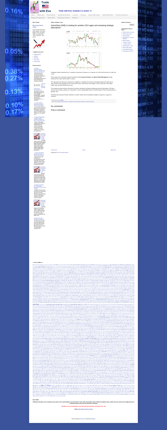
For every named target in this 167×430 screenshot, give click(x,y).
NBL (56, 344)
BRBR (120, 282)
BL (110, 280)
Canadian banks (98, 285)
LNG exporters (94, 333)
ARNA (65, 274)
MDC (48, 338)
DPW (46, 302)
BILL (67, 280)
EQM (59, 307)
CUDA (133, 295)
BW (133, 283)
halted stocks (110, 319)
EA (133, 302)
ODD (81, 348)
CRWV (70, 295)
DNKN (49, 301)
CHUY (44, 289)
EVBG (130, 307)
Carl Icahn (43, 286)
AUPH (74, 276)
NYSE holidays (46, 348)
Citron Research (64, 289)
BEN (84, 279)
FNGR (95, 311)
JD (55, 328)
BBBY (111, 277)
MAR (63, 336)
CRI (112, 293)
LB (48, 332)
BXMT (41, 285)
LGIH (106, 332)
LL (63, 333)
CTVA (120, 295)
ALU (106, 270)
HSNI (127, 322)
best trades (109, 279)
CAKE (80, 285)
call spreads (89, 285)
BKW (109, 280)
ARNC (68, 274)
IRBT (64, 326)
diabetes (49, 299)
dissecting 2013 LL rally (66, 299)
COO (95, 292)
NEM (86, 344)
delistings (112, 298)
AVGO (100, 276)
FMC (88, 311)
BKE (97, 280)
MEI (75, 338)
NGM (39, 345)
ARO (71, 274)
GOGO (119, 316)
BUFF (91, 283)
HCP (50, 320)
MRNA (80, 341)
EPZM (47, 307)
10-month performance (40, 264)
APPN (100, 273)
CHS (39, 289)
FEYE (91, 310)
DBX (72, 298)
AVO (106, 276)
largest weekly (126, 331)
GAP (36, 314)
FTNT (93, 313)
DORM (86, 301)
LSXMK (66, 335)
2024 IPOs (92, 264)
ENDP (104, 306)
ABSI (124, 266)
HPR (105, 322)
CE (117, 286)
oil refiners (114, 348)
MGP (118, 338)
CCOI (101, 286)
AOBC (131, 271)
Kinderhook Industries (91, 329)
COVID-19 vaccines (59, 293)
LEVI (94, 332)
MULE (34, 342)
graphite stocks (94, 317)
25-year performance (104, 264)
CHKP (34, 289)
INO (78, 325)
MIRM (46, 339)
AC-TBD (43, 267)
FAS (117, 309)
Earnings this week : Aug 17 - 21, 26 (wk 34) (43, 203)
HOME (56, 322)
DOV (89, 301)
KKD (101, 329)
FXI (118, 313)
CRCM (99, 293)
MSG (102, 341)
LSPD (58, 335)
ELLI (64, 306)
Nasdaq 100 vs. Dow (130, 342)
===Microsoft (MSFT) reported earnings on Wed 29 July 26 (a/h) (39, 154)
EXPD (91, 309)
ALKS (71, 270)
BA (51, 277)
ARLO (51, 274)
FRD (42, 313)
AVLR (103, 276)
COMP (86, 292)
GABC (124, 313)
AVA (91, 276)
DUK (89, 302)
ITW (108, 326)
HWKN (56, 323)
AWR (123, 276)
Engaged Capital (115, 306)
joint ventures (116, 328)
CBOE (72, 286)
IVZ (112, 326)
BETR (113, 279)
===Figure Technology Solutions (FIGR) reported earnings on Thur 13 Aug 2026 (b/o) (39, 118)
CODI (122, 290)
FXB (115, 313)
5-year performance (42, 266)
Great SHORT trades (127, 49)
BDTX (62, 279)
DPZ (48, 302)
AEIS (47, 269)
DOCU (67, 301)
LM (76, 333)
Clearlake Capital (104, 289)
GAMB (34, 314)
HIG (89, 320)
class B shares (81, 289)
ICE (84, 323)
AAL (80, 266)
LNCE (87, 333)
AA (73, 266)
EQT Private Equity (66, 307)
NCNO (66, 344)
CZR (106, 296)
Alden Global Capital (51, 270)
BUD (89, 283)
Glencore (59, 316)
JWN (34, 329)
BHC (131, 279)
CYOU (99, 296)
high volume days (93, 320)
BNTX (70, 282)
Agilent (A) (87, 269)
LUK (77, 335)
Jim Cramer (81, 328)
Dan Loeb (125, 296)
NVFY (103, 347)
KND (131, 329)
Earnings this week (127, 34)
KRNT (62, 331)
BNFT (62, 282)
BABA (53, 277)
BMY (59, 282)
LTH (72, 335)
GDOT (62, 314)
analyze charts (101, 271)
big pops (59, 101)
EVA (128, 307)
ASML (102, 274)
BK (93, 280)
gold (122, 316)
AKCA (125, 269)
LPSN (43, 335)
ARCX (130, 273)
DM (41, 301)
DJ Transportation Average (118, 299)
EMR (99, 306)
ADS (133, 267)
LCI (59, 332)
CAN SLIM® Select (107, 15)
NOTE (103, 345)
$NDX (34, 264)
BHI (36, 280)
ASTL (120, 274)
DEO (120, 298)
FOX (123, 311)
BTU (86, 283)
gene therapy (83, 314)
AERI (53, 269)
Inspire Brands (97, 325)
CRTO (42, 295)
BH (129, 279)
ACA (46, 267)
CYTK (103, 296)
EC (94, 304)
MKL (53, 339)
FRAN (133, 311)
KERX (59, 329)
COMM (57, 292)
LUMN (83, 335)
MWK (46, 342)
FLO (71, 311)
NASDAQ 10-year (113, 342)
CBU (83, 286)
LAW (39, 332)
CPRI (75, 293)
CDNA (107, 286)
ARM (54, 274)
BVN (130, 283)
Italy (106, 326)
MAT (107, 336)
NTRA (67, 347)
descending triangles (128, 298)
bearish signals (75, 279)
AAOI (85, 266)
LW (110, 335)
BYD (45, 285)
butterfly (96, 283)
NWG (129, 347)
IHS (109, 323)
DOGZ (77, 301)
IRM (66, 326)
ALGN (59, 270)
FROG (59, 313)
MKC (51, 339)
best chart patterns (98, 279)
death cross (98, 298)
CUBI (130, 295)
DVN (109, 302)
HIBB (87, 320)
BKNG (101, 280)
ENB (101, 306)
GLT (82, 316)
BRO (58, 283)
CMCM (50, 290)
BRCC (123, 282)
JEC (66, 328)
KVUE (91, 331)
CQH (85, 293)
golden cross (40, 317)
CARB (36, 286)
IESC (100, 323)
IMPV (131, 323)
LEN (79, 332)
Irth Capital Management (78, 326)
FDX (79, 310)
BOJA (92, 282)
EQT (61, 307)
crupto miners (54, 295)
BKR (104, 280)
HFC (77, 320)
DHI (44, 299)
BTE (84, 283)
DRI (55, 302)
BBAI (108, 277)
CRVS (64, 295)
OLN (33, 350)
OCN (74, 348)
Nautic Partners (47, 344)
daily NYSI (113, 296)
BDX (65, 279)
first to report (130, 310)
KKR (104, 329)
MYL (62, 342)
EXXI (101, 309)
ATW (62, 276)
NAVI (53, 344)
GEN (79, 314)
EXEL (86, 309)
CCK (95, 286)
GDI (60, 314)
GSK (47, 319)
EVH (44, 309)
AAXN (100, 266)
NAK (79, 342)
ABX (133, 266)
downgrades (117, 301)
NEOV (91, 344)
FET (88, 310)
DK (126, 299)
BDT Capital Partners (57, 279)
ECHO (106, 304)
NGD (133, 344)
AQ (111, 273)
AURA (76, 276)
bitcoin (87, 280)
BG (117, 279)
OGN (103, 348)
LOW (34, 335)
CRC (97, 293)
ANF (113, 271)
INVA (114, 325)
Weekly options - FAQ (128, 45)
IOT (133, 325)
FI (103, 310)
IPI (38, 326)
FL (49, 311)
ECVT (111, 304)
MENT (82, 338)
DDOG (85, 298)
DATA (131, 296)
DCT (79, 298)
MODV (117, 339)
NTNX (62, 347)
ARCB (117, 273)
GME (62, 101)
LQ (50, 335)
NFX (129, 344)
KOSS (53, 331)
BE (66, 279)
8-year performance (68, 266)
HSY (131, 322)
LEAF (68, 332)
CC (86, 286)
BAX (102, 277)
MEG (73, 338)
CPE (68, 293)
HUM (38, 323)
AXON (34, 277)
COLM (45, 292)
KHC (79, 329)
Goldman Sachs (55, 317)
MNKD (97, 339)
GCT (54, 314)
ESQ (89, 307)
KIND (85, 329)
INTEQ (106, 325)
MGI (110, 338)
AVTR (112, 276)
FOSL (117, 311)
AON (34, 273)
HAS (131, 319)
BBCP (113, 277)
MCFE (133, 336)
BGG (125, 279)
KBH (52, 329)
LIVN (55, 333)
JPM (122, 328)
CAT (58, 286)
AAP (87, 266)
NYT (51, 348)
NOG (92, 345)
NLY (78, 345)
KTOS (82, 331)
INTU (111, 325)
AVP (108, 276)
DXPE (127, 302)
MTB (116, 341)
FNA (90, 311)
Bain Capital (64, 277)
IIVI (113, 323)
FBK (127, 309)
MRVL (89, 341)
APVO (109, 273)
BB (106, 277)
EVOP (48, 309)
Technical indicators (122, 15)
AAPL (90, 266)
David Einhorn (46, 298)
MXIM (54, 342)
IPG (37, 326)
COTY (34, 293)
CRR (37, 295)
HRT (119, 322)
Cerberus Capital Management (41, 288)
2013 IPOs (68, 264)
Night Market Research (51, 345)
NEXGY (121, 344)
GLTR (85, 316)
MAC (40, 336)
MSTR (112, 341)
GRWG (34, 319)
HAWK (133, 319)
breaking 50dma (38, 283)
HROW (113, 322)
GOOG (60, 317)
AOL (133, 271)
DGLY (38, 299)
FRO (56, 313)
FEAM (83, 310)
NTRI (69, 347)
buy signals (110, 283)
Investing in (122, 325)
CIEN (52, 289)
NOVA (108, 345)
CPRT (78, 293)
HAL (104, 319)
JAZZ (42, 328)
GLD (50, 316)
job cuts (107, 328)
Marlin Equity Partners (98, 336)
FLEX (57, 311)
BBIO (119, 277)
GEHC (76, 314)
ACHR (67, 267)
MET (98, 338)
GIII (40, 316)
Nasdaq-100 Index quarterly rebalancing (39, 219)
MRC (70, 341)
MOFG (120, 339)
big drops (51, 280)
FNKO (97, 311)
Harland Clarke (119, 319)
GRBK (98, 317)
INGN (73, 325)
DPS (44, 302)
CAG (73, 285)
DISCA (57, 299)
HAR (115, 319)
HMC (128, 320)
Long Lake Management (124, 333)
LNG (90, 333)
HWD (54, 323)
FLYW (85, 311)
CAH (76, 285)
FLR (73, 311)
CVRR (64, 296)
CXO (84, 296)
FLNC (68, 311)
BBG (116, 277)
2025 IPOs (97, 264)
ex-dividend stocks (61, 309)
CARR (47, 286)
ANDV (105, 271)
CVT (69, 296)
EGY (36, 306)
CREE (105, 293)
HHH (81, 320)
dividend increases (84, 299)
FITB (38, 311)
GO (117, 316)
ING (71, 325)
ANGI (116, 271)
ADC (111, 267)
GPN (75, 317)
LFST (99, 332)
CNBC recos (87, 290)
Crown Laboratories (130, 293)
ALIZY (66, 270)
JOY (120, 328)
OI (106, 348)
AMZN (91, 271)
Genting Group (95, 314)
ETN (112, 307)
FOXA (125, 311)
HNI (33, 322)
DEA (95, 298)
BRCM (128, 282)
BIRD (82, 280)
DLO (34, 301)
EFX (123, 304)
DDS (91, 298)
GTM (76, 319)
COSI (130, 292)
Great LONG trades (94, 15)
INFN (56, 325)
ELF (59, 306)
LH (111, 332)
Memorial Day (78, 338)
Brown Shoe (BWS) (66, 283)
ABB (104, 266)
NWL (131, 347)
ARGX (44, 274)
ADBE (108, 267)
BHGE (34, 280)
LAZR (46, 332)
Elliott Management (69, 306)
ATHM (34, 276)
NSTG (51, 347)
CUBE (128, 295)
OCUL (78, 348)
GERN (112, 314)
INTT (109, 325)
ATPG (52, 276)
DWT (120, 302)
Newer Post (54, 150)
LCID (61, 332)
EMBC (79, 306)
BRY (75, 283)
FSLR (74, 313)
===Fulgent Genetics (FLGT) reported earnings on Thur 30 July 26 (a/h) (40, 186)
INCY (34, 325)
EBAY (86, 304)
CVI (59, 296)
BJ (91, 280)
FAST (119, 309)
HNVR (38, 322)
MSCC (94, 341)
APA (41, 273)
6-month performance (51, 266)
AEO (51, 269)
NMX (86, 345)
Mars (105, 336)
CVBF (55, 296)
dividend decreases (75, 299)
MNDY (85, 339)
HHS (84, 320)
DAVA (39, 298)
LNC (85, 333)
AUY (89, 276)
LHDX (113, 332)
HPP (100, 322)
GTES (63, 319)
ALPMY (92, 270)
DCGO (74, 298)
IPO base (42, 326)
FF (93, 310)
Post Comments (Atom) (62, 152)
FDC (74, 310)
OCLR (71, 348)
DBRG (66, 298)
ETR (116, 307)
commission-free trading (75, 292)
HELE (73, 320)
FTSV (98, 313)
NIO (60, 345)
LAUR (36, 332)
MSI (109, 341)
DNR (55, 301)
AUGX (68, 276)
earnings (36, 304)
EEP (121, 304)
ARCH (119, 273)
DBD (62, 298)
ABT (126, 266)
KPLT (56, 331)
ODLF (83, 348)
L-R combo (103, 331)
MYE (56, 342)
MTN (124, 341)
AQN (113, 273)
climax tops (121, 289)
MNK (95, 339)
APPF (88, 273)
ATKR (41, 276)
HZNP (59, 323)
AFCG (58, 269)
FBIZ (125, 309)
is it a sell (95, 326)
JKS (90, 328)
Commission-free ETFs (128, 51)
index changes (38, 325)
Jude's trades (128, 328)
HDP (54, 320)
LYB (121, 335)
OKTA (128, 348)
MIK (131, 338)
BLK (125, 280)
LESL (88, 332)
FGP (100, 310)
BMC (46, 282)
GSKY (49, 319)
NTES (56, 347)
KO (35, 331)
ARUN (85, 274)
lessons (91, 332)
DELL (116, 298)
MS (91, 341)
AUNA (71, 276)
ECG (104, 304)
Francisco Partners (37, 313)
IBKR (76, 323)
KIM (81, 329)
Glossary (83, 15)
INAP (133, 323)
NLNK (70, 345)
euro (124, 307)
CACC (68, 285)
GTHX (66, 319)
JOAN (104, 328)
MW (41, 342)
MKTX (58, 339)
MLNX (70, 339)
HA (94, 319)
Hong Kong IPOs (66, 322)
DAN (122, 296)
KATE (50, 329)
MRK (75, 341)
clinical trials (126, 289)
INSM (92, 325)
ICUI (91, 323)
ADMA (123, 267)
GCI (49, 314)
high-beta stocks (101, 320)
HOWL (90, 322)
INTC (104, 325)
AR (114, 273)
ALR (95, 270)
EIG (45, 306)
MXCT (51, 342)
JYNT (36, 329)
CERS (55, 288)
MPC (57, 341)
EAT (82, 304)
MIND (34, 339)
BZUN (58, 285)
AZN (43, 277)
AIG (104, 269)
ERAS (72, 307)
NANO (98, 342)
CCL (97, 286)
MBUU (123, 336)
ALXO (113, 270)
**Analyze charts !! (127, 42)
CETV (58, 288)
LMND (79, 333)
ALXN (111, 270)
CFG (63, 288)
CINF (58, 289)
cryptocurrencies (75, 295)
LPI (41, 335)
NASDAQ (36, 58)
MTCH (119, 341)
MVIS (39, 342)
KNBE (128, 329)
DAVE (42, 298)
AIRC (110, 269)
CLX (44, 290)
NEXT (124, 344)
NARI (104, 342)
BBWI (133, 277)
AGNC (95, 269)
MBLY (118, 336)
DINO (52, 299)
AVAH (93, 276)
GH (33, 316)
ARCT (127, 273)
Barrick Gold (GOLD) (87, 277)
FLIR (63, 311)
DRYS (60, 302)
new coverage (106, 344)
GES (115, 314)
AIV (114, 269)
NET (99, 344)
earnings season (66, 304)
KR (60, 331)
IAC (62, 323)
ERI (74, 307)
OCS (76, 348)
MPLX (62, 341)
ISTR (104, 326)
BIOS (74, 280)
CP (64, 293)
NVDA (98, 347)
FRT (70, 313)
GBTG (42, 314)
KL (105, 329)
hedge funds (58, 320)
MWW (48, 342)
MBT (120, 336)
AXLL (133, 276)
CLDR (94, 289)
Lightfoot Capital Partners (128, 332)
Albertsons (42, 270)
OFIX (98, 348)
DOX (39, 302)
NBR (58, 344)
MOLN (125, 339)
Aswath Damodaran (125, 274)
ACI (69, 267)
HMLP (130, 320)
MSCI (96, 341)
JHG (75, 328)
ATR (55, 276)
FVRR (112, 313)
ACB (51, 267)
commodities (82, 292)
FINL (123, 310)
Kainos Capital (43, 329)
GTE (60, 319)
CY (88, 296)
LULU (79, 335)
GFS (124, 314)
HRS (116, 322)
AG (76, 269)
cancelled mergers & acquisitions (109, 285)
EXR (99, 309)
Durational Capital (96, 302)
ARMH (56, 274)
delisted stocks (107, 298)
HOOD (72, 322)
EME (84, 306)
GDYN (69, 314)
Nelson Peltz (82, 344)
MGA (108, 338)
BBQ (124, 277)
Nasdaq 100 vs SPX (121, 342)
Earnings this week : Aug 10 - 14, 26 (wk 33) (43, 136)
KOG (43, 331)
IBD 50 (71, 323)
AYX (41, 277)
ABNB (116, 266)
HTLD (133, 322)
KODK (40, 331)
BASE (97, 277)
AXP (36, 277)
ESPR (86, 307)
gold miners (126, 316)
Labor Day (110, 331)
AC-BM (34, 267)
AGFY (81, 269)
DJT (125, 299)
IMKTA (125, 323)
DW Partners (112, 302)
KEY (71, 329)
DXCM (124, 302)
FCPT (45, 310)
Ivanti (110, 326)
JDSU (64, 328)
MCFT (34, 338)
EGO (34, 306)
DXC (122, 302)
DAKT (117, 296)
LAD (117, 331)
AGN (92, 269)
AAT (95, 266)
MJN (48, 339)
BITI (90, 280)
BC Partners (37, 279)
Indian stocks (52, 325)
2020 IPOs (78, 264)
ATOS (50, 276)
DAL (120, 296)
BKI (99, 280)
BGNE (127, 279)
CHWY (47, 289)
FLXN (80, 311)
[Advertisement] (90, 5)
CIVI (69, 289)
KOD (37, 331)
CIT (60, 289)
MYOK (66, 342)
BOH (85, 282)
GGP (133, 314)
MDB (46, 338)
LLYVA (74, 333)
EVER (133, 307)
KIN (83, 329)
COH (130, 290)
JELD (70, 328)
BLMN (127, 280)
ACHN (64, 267)
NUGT (81, 347)
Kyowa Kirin (98, 331)
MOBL (111, 339)
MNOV (101, 339)
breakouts (44, 283)
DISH (60, 299)
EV (126, 307)
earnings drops (50, 304)
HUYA (48, 323)
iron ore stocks (70, 326)
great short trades (113, 317)
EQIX (56, 307)
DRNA (57, 302)
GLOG (71, 316)
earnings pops (59, 304)
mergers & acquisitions (69, 101)
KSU (77, 331)
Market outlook (37, 54)
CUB (125, 295)
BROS (61, 283)
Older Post (113, 150)
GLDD (53, 316)
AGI (84, 269)
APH (53, 273)
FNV (103, 311)
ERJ (79, 307)
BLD (115, 280)
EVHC (46, 309)
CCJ (93, 286)
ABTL (128, 266)
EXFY (88, 309)
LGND (109, 332)
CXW (86, 296)
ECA (96, 304)
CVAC (52, 296)
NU (74, 347)
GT (58, 319)
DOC (61, 301)
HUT (46, 323)
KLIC (119, 329)
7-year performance (59, 266)
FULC (106, 313)
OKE (123, 348)
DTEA (79, 302)
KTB (79, 331)
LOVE (133, 333)
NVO (106, 347)
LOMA (117, 333)
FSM (79, 313)
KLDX (115, 329)
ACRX (89, 267)
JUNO (133, 328)
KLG (117, 329)
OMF (41, 350)
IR (62, 326)
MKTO (55, 339)
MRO (83, 341)
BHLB (39, 280)
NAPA (101, 342)
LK (59, 333)
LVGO (95, 335)
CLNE (133, 289)
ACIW (76, 267)
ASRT (112, 274)
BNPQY (64, 282)
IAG (63, 323)
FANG (114, 309)
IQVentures (59, 326)
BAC (58, 277)
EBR (91, 304)
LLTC (70, 333)
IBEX (74, 323)
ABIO (114, 266)
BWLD (36, 285)
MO (109, 339)
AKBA (122, 269)
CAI (78, 285)
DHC (42, 299)
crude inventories (47, 295)
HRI (109, 322)
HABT (96, 319)
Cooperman (105, 292)
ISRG (101, 326)
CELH (127, 286)
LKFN (61, 333)
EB (83, 304)
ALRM (97, 270)
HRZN (124, 322)
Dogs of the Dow (72, 301)
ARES (34, 274)
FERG (86, 310)
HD (52, 320)
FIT (36, 311)
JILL (77, 328)
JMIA (92, 328)
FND (92, 311)
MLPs (73, 339)
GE (71, 314)
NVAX (92, 347)
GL (48, 316)
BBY (33, 279)
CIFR (54, 289)
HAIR (102, 319)
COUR (40, 293)
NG (131, 344)
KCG (54, 329)
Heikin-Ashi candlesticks (66, 320)
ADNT (128, 267)
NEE (78, 344)
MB (111, 336)
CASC (55, 286)
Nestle (96, 344)
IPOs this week (49, 326)
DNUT (57, 301)
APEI (48, 273)
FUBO (100, 313)
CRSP (39, 295)
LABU (114, 331)
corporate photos (119, 292)
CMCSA (54, 290)
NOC (90, 345)
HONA (62, 322)
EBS (93, 304)
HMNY (133, 320)
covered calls (44, 293)
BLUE (41, 282)
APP (75, 273)
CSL (90, 295)
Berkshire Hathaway (90, 279)
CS (82, 295)
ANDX (108, 271)
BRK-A (50, 283)
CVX (72, 296)
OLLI (133, 348)
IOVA (34, 326)
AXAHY (125, 276)
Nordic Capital (99, 345)
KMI (124, 329)
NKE (62, 345)
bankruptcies (74, 277)
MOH (123, 339)
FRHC (51, 313)
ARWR (88, 274)
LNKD (99, 333)
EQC (51, 307)
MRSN (86, 341)
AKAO (120, 269)
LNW (103, 333)
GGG (131, 314)
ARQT (79, 274)
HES (75, 320)
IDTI (96, 323)
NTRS (72, 347)
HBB (39, 320)
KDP (57, 329)
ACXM (97, 267)
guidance (79, 319)
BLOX (38, 282)
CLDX (99, 289)
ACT (92, 267)
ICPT (89, 323)
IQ (56, 326)
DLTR (39, 301)
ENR (131, 306)
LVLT (98, 335)
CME (57, 290)
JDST (61, 328)
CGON (72, 288)
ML (60, 339)
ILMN (115, 323)
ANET (111, 271)
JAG (123, 326)
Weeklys (74, 17)
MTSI (129, 341)
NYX (53, 348)
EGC (128, 304)
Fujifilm (103, 313)
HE (55, 320)
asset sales (116, 274)
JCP (53, 328)
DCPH (77, 298)
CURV (46, 296)
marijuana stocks (78, 336)
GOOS (68, 317)
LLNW (67, 333)
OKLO (125, 348)
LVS (109, 335)
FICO (116, 310)
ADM (120, 267)
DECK (102, 298)
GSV (54, 319)
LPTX (46, 335)
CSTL (95, 295)
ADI (118, 267)
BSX (82, 283)
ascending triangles (96, 274)
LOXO (36, 335)
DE (93, 298)
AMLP (58, 271)
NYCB (36, 348)
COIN (37, 292)
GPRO (81, 317)
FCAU (34, 310)
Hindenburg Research (114, 320)
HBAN (36, 320)
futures (109, 313)
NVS (113, 347)
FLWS (77, 311)
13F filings (56, 264)
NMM (83, 345)
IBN (80, 323)
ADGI (113, 267)
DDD (83, 298)
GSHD (44, 319)
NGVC (42, 345)
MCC (128, 336)
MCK (36, 338)
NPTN (124, 345)
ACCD (53, 267)
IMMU (128, 323)
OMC (36, 350)
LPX (48, 335)
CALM (93, 285)
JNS (102, 328)
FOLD (111, 311)
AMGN (53, 271)
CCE (91, 286)
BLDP (117, 280)
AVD (96, 276)
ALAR (36, 270)
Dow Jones (36, 59)
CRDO (102, 293)
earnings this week (75, 304)
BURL (93, 283)
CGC (66, 288)
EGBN (125, 304)
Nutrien (86, 347)
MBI (115, 336)
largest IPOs (120, 331)
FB (122, 309)
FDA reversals (64, 310)
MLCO (62, 339)
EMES (94, 306)
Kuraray (88, 331)
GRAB (86, 317)
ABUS (131, 266)
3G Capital (120, 264)
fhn (101, 310)
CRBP (94, 293)
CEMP (130, 286)
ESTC (97, 307)
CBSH (80, 286)
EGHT (130, 304)
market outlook (90, 336)
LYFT (126, 335)
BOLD (95, 282)
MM (75, 339)
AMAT (118, 270)
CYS (101, 296)
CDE (104, 286)
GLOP (74, 316)
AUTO (79, 276)
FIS (133, 310)
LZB (130, 335)
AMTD (80, 271)
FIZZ (47, 311)
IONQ (128, 325)
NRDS (37, 347)
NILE (58, 345)
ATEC (131, 274)
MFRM (105, 338)
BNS (68, 282)
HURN (43, 323)
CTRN (114, 295)
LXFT (114, 335)
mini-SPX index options (39, 339)
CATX (60, 286)
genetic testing (89, 314)
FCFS (39, 310)
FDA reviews (70, 310)
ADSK (34, 269)
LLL (65, 333)
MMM (80, 339)
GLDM (56, 316)
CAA (63, 285)
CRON (125, 293)
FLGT (60, 311)
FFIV (95, 310)
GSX (57, 319)
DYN (130, 302)
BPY (109, 282)
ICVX (94, 323)
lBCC (50, 332)
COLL (42, 292)
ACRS (87, 267)
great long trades (104, 317)
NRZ (44, 347)
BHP (41, 280)
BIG (48, 280)
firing (126, 310)
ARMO (62, 274)
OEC (88, 348)
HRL (111, 322)
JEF (68, 328)
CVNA (61, 296)
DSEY (63, 302)
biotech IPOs (78, 280)
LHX (115, 332)
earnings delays (43, 304)
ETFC (108, 307)
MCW (43, 338)
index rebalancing (45, 325)
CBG (65, 286)
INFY (69, 325)
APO (56, 101)
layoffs (41, 332)
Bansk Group (80, 277)
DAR (129, 296)
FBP (129, 309)
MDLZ (59, 338)
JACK (121, 326)
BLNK (133, 280)
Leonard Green (84, 332)
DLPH (36, 301)
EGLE (133, 304)
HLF (121, 320)
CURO (44, 296)
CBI (67, 286)
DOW (91, 301)
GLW (90, 316)
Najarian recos (75, 342)
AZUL (48, 277)
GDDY (58, 314)
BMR (54, 282)
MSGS (107, 341)
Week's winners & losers (128, 32)
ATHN (37, 276)
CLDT (97, 289)
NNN (88, 345)
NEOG (88, 344)
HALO (106, 319)
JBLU (49, 328)
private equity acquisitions (79, 101)
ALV (108, 270)
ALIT (64, 270)
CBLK (69, 286)
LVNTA (106, 335)
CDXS (115, 286)
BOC (80, 282)
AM (115, 270)
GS (36, 319)
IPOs (45, 326)
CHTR (42, 289)
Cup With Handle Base (37, 296)
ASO (107, 274)
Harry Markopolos (125, 319)
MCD (131, 336)
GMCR (100, 316)
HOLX (53, 322)
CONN (92, 292)
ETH (110, 307)
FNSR (100, 311)
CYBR (90, 296)
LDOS (64, 332)
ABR (121, 266)
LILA (34, 333)
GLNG (62, 316)
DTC (76, 302)
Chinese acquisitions (119, 288)
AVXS (115, 276)
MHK (129, 338)
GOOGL (64, 317)
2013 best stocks (61, 264)
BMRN (56, 282)
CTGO (107, 295)
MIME (133, 338)
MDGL (54, 338)
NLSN (75, 345)
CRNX (122, 293)
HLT (123, 320)
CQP (87, 293)
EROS (83, 307)
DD (81, 298)
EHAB (40, 306)
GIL (42, 316)
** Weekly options (127, 44)
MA (38, 336)
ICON (87, 323)
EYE (103, 309)
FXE (117, 313)
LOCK (106, 333)
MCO (38, 338)
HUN (41, 323)
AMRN (70, 271)
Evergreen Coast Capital (37, 309)
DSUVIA (71, 302)
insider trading (87, 325)
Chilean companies (110, 288)
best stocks (104, 279)
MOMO (34, 341)
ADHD (115, 267)
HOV (78, 322)
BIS (85, 280)
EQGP (54, 307)
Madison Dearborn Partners (49, 336)
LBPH (52, 332)
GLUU (87, 316)
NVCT (95, 347)
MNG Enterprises (90, 339)
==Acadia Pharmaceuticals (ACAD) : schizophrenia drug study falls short (39, 70)
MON (37, 341)
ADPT (131, 267)
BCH (41, 279)
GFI (122, 314)
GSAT (38, 319)
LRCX (52, 335)
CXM (82, 296)
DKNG (129, 299)
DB (60, 298)
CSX (100, 295)
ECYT (114, 304)
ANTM (128, 271)
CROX (34, 295)
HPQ (103, 322)
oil (111, 348)
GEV (120, 314)
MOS (50, 341)
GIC (38, 316)
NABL (70, 342)
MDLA (56, 338)
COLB (40, 292)
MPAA (54, 341)
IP (35, 326)
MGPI (121, 338)
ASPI (110, 274)
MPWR (67, 341)
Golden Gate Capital (48, 317)
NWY (133, 347)
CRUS (58, 295)
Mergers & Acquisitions (38, 17)
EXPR (96, 309)
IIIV (111, 323)
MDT (68, 338)
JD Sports (58, 328)
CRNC (119, 293)
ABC (109, 266)
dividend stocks (100, 299)
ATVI (60, 276)
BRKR (56, 283)
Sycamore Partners (90, 101)
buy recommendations (103, 283)
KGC (77, 329)
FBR (131, 309)
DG (35, 299)
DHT (46, 299)
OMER (38, 350)
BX (38, 285)
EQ (49, 307)
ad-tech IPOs (101, 267)
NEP (94, 344)
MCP (41, 338)
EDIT (116, 304)
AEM (49, 269)
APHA (55, 273)
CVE (57, 296)
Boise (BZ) (89, 282)
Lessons (75, 15)
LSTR (60, 335)
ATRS (57, 276)
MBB (113, 336)
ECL (109, 304)
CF (60, 288)
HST (129, 322)
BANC (70, 277)
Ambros (132, 270)
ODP (86, 348)
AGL (90, 269)
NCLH (60, 344)
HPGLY (97, 322)
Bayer (104, 277)
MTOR (126, 341)
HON (59, 322)
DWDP (117, 302)
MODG (114, 339)
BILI (64, 280)
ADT (36, 269)
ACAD (48, 267)
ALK (69, 270)
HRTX (121, 322)
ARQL (76, 274)
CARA (34, 286)
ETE (105, 307)
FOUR (120, 311)
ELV (74, 306)
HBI (41, 320)
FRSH (65, 313)
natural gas (41, 344)
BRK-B (53, 283)
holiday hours (45, 322)
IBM (79, 323)
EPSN (44, 307)
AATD (97, 266)
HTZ (34, 323)
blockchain (35, 282)
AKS (133, 269)
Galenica (130, 313)
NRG (42, 347)
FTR (95, 313)
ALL (76, 270)
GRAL (89, 317)
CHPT (36, 289)
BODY (83, 282)
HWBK (51, 323)
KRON (65, 331)
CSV (97, 295)
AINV (106, 269)
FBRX (133, 309)
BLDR (120, 280)
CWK (79, 296)
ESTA (94, 307)
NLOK (72, 345)
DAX (58, 298)
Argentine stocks (39, 274)
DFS (34, 299)
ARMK (59, 274)
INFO (58, 325)
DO (59, 301)
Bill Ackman (70, 280)
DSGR (66, 302)
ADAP (105, 267)
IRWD (85, 326)
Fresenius (48, 313)
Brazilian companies (114, 282)
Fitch (40, 311)
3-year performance (113, 264)
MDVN (70, 338)
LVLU (100, 335)
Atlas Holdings (46, 276)
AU (64, 276)
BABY (56, 277)
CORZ (127, 292)
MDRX (64, 338)
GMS (106, 316)
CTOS (112, 295)
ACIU (74, 267)
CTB (104, 295)
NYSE (42, 348)
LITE (47, 333)
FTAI (84, 313)
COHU (34, 292)
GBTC (39, 314)
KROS (68, 331)
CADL (71, 285)
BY (43, 285)
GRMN (126, 317)
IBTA (83, 323)
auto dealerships (84, 276)
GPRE (78, 317)
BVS (132, 283)
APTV (106, 273)
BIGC (60, 280)
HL (119, 320)
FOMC (114, 311)
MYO (64, 342)
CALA (85, 285)
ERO (81, 307)
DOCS (64, 301)
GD (55, 314)
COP (109, 292)
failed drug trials (109, 309)
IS (86, 326)
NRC (131, 345)
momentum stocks (130, 339)
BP (103, 282)
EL (48, 306)
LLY (72, 333)
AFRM (74, 269)
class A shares (75, 289)
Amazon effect (122, 270)
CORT (125, 292)
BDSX (51, 279)
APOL (72, 273)
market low (84, 336)
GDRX (66, 314)
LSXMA (63, 335)
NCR (69, 344)
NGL (33, 345)
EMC (82, 306)
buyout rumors (124, 283)
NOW (118, 345)
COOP (101, 292)
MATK (109, 336)
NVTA (117, 347)
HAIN (99, 319)
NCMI (63, 344)
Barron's (93, 277)
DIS (55, 299)
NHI (46, 345)
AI (102, 269)
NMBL (80, 345)
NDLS (74, 344)
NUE (79, 347)
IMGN (120, 323)
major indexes (58, 336)
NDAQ (71, 344)
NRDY (40, 347)
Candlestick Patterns (64, 15)
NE (76, 344)
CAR (133, 285)
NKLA (64, 345)
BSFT (78, 283)
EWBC (53, 309)
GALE (127, 313)
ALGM (56, 270)
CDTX (112, 286)
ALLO (87, 270)
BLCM (112, 280)
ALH (62, 270)
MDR (62, 338)
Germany (109, 314)
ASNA (105, 274)
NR (129, 345)
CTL (109, 295)
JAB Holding (116, 326)
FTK (91, 313)
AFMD (71, 269)
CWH (77, 296)
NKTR (67, 345)
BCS (48, 279)
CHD (90, 288)
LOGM (114, 333)
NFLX (127, 344)
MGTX (126, 338)
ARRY (82, 274)
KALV (47, 329)
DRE (51, 302)
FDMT (77, 310)
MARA (65, 336)
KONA (45, 331)
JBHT (44, 328)
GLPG (80, 316)
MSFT (99, 341)
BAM (68, 277)
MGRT (123, 338)
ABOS (119, 266)
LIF (121, 332)
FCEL (37, 310)
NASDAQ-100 (36, 344)
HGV (79, 320)
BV (127, 283)
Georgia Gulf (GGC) (103, 314)
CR (89, 293)
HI (85, 320)
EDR (119, 304)
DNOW (52, 301)
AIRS (113, 269)
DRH (53, 302)
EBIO (88, 304)
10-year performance (49, 264)
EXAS (66, 309)
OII (110, 348)
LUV (93, 335)
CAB (65, 285)
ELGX (61, 306)
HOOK (75, 322)
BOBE (78, 282)
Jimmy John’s (86, 328)
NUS (84, 347)
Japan (36, 328)
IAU (67, 323)
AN (94, 271)
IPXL (54, 326)
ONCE (45, 350)
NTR (64, 347)
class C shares (87, 289)
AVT (110, 276)
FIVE (43, 311)
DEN (118, 298)
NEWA (115, 344)
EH (38, 306)
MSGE (104, 341)
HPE (95, 322)
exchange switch (71, 309)
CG (64, 288)
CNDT (94, 290)
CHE (92, 288)
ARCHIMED (123, 273)
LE (66, 332)
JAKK (126, 326)
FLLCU (65, 311)
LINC (36, 333)
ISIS (99, 326)
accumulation (57, 267)
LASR (130, 331)
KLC (112, 329)
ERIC (76, 307)
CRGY (108, 293)
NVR (108, 347)
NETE (101, 344)
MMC (78, 339)
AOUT (39, 273)
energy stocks (108, 306)
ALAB (34, 270)
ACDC (61, 267)
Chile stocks (104, 288)
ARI (46, 274)
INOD (80, 325)
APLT (68, 273)
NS (46, 347)
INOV (82, 325)
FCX (48, 310)
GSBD (41, 319)
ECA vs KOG (100, 304)
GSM (52, 319)
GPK (73, 317)
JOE (112, 328)
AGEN (78, 269)
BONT (98, 282)
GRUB (133, 317)
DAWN (56, 298)
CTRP (117, 295)
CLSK (38, 290)
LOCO (108, 333)
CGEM (69, 288)
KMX (126, 329)
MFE (103, 338)
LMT (82, 333)
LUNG (90, 335)
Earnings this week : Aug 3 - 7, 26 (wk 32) (43, 169)
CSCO (84, 295)
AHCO (100, 269)
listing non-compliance (41, 333)
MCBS (125, 336)
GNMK (111, 316)
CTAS (102, 295)
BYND (47, 285)
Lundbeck (86, 335)
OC (63, 348)
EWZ (56, 309)
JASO (39, 328)
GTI (68, 319)
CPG (70, 293)
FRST (67, 313)
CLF (117, 289)
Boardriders (74, 282)
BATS (99, 277)
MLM (68, 339)
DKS (131, 299)
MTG (122, 341)
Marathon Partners (71, 336)
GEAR (73, 314)
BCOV (43, 279)
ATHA (133, 274)
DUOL (91, 302)
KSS (75, 331)
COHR (133, 290)
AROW (73, 274)
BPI (104, 282)
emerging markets (89, 306)
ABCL (111, 266)
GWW (89, 319)
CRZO (80, 295)
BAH (61, 277)
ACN (81, 267)
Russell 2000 (37, 61)
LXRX (119, 335)
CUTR (49, 296)
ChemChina (98, 288)
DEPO (123, 298)
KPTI (58, 331)
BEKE (82, 279)
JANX (34, 328)
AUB (66, 276)
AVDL (98, 276)
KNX (33, 331)
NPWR (127, 345)
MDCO (50, 338)
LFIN (97, 332)
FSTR (81, 313)
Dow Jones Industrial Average (107, 301)
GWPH (85, 319)
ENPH (128, 306)
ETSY (121, 307)
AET (56, 269)
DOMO (83, 301)
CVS (67, 296)
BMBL (44, 282)
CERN (52, 288)
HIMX (108, 320)
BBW (131, 277)
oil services (119, 348)
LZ (128, 335)
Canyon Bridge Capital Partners (125, 285)
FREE (44, 313)
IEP (97, 323)
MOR (48, 341)
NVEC (101, 347)
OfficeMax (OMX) (93, 348)
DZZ (132, 302)
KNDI (133, 329)
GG (126, 314)
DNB (43, 301)
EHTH (43, 306)
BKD (95, 280)
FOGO (108, 311)
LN (83, 333)
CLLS (131, 289)
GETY (117, 314)
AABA (78, 266)
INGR (75, 325)
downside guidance (124, 301)
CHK (133, 288)
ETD (103, 307)
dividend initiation (92, 299)
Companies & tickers (64, 17)
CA (61, 285)
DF (133, 298)
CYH (93, 296)
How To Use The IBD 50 (84, 322)
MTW (132, 341)
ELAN (50, 306)
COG (127, 290)
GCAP (47, 314)
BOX (101, 282)
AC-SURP (38, 267)
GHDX (35, 316)
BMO (52, 282)
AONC (36, 273)
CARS (50, 286)
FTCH (86, 313)
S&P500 (36, 56)
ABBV (106, 266)
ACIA (72, 267)
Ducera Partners (84, 302)
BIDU (45, 280)
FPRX (130, 311)
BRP (71, 283)
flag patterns (53, 311)
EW (51, 309)
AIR (108, 269)
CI (49, 289)
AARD (92, 266)
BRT (73, 283)
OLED (131, 348)
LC (57, 332)
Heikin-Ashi (40, 15)
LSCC (55, 335)
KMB (122, 329)
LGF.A (103, 332)
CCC (88, 286)
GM (98, 316)
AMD (42, 271)
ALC (45, 270)
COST (133, 292)
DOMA (80, 301)
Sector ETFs (51, 17)
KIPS (97, 329)
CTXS (123, 295)
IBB (69, 323)
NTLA (59, 347)
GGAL (128, 314)
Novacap (112, 345)
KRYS (71, 331)
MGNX (115, 338)
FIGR (121, 310)
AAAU (75, 266)
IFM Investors (104, 323)
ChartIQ (75, 288)
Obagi (61, 348)
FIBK (105, 310)
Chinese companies (128, 288)
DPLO (41, 302)
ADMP (125, 267)
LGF (101, 332)
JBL (47, 328)
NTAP (54, 347)
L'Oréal (106, 331)
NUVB (89, 347)
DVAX (103, 302)
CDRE (109, 286)
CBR (75, 286)
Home (33, 15)
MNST (103, 339)
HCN (48, 320)
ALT (99, 270)
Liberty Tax (118, 332)
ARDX (133, 273)
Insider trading (126, 35)
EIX (47, 306)
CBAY (63, 286)
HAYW (34, 320)
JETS (73, 328)
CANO (117, 285)
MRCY (72, 341)
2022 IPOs (88, 264)
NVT (115, 347)
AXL (131, 276)
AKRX (131, 269)
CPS (83, 293)
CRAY (91, 293)
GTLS (73, 319)
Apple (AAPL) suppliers (94, 273)
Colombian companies (51, 292)
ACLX (79, 267)
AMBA (127, 270)
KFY (73, 329)
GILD (44, 316)
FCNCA (42, 310)
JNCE (94, 328)
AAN (83, 266)
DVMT (106, 302)
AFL (69, 269)
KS (73, 331)
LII (133, 332)
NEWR (118, 344)
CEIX (122, 286)
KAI (39, 329)
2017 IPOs (73, 264)
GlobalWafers (67, 316)
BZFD (53, 285)
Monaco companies (42, 341)
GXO (91, 319)
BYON (50, 285)
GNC (109, 316)
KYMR (94, 331)
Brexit (47, 283)
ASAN (91, 274)
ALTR (104, 270)
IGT (107, 323)
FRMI (54, 313)
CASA (52, 286)
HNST (35, 322)
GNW (114, 316)
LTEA (70, 335)
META (101, 338)
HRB (107, 322)
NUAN (76, 347)
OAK (56, 348)
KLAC (107, 329)
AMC (36, 271)
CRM (117, 293)
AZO (46, 277)
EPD (42, 307)
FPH (128, 311)
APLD (65, 273)
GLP (77, 316)
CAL (83, 285)
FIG (119, 310)
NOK (95, 345)
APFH (50, 273)
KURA (85, 331)
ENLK (122, 306)
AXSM (39, 277)
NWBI (126, 347)
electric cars (55, 306)
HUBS (36, 323)
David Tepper (51, 298)
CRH (111, 293)
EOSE (39, 307)
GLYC (96, 316)
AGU (98, 269)
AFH (67, 269)
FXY (120, 313)
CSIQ (88, 295)
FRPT (62, 313)
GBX (44, 314)
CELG (124, 286)
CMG (60, 290)
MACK (42, 336)
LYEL (124, 335)
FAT (121, 309)
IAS (65, 323)
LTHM (74, 335)
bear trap (69, 279)
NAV (51, 344)
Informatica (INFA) (63, 325)
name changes (93, 342)
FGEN (97, 310)
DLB (133, 299)
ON (43, 350)
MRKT (78, 341)
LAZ (44, 332)
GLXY (93, 316)
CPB (66, 293)
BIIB (62, 280)
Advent (41, 269)
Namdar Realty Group (84, 342)
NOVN (115, 345)
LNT (101, 333)
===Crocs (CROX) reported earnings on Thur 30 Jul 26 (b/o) (39, 104)
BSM (80, 283)
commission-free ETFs (64, 292)
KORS (48, 331)
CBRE (77, 286)
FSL (72, 313)
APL (63, 273)
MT (114, 341)
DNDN (46, 301)
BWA (34, 285)
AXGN (128, 276)
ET (101, 307)
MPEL (59, 341)
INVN (126, 325)
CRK (115, 293)
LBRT (55, 332)
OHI (105, 348)
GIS (47, 316)
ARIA (49, 274)
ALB (39, 270)
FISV (34, 311)
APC (44, 273)
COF (125, 290)
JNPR (99, 328)
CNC (91, 290)
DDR (89, 298)
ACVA (94, 267)
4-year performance (127, 264)
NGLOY (36, 345)
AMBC (130, 270)
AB (102, 266)
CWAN (74, 296)
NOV (106, 345)
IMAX (117, 323)
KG (75, 329)
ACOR (84, 267)
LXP (117, 335)
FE (81, 310)
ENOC (125, 306)
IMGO (123, 323)
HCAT (45, 320)
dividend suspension (108, 299)
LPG (39, 335)
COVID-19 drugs (50, 293)
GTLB (70, 319)
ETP (114, 307)
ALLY (89, 270)
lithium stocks (51, 333)
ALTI (102, 270)
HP (93, 322)
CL (71, 289)
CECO (119, 286)
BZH (55, 285)
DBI (64, 298)
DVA (101, 302)
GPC (71, 317)
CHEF (95, 288)
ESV (99, 307)
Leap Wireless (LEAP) (73, 332)
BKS (106, 280)
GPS (84, 317)
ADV (38, 269)
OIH (108, 348)
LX (112, 335)
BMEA (49, 282)
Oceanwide (67, 348)
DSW (74, 302)
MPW (65, 341)
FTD (89, 313)
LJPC (57, 333)
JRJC (125, 328)
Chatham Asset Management (83, 288)
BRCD (125, 282)
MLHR (65, 339)
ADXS (44, 269)
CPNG (72, 293)
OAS (59, 348)
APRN (103, 273)
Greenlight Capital (121, 317)
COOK (98, 292)
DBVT (69, 298)
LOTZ (130, 333)
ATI (39, 276)
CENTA (133, 286)
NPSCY (120, 345)
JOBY (110, 328)
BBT (128, 277)
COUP (37, 293)
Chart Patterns (51, 15)
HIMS (106, 320)
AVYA (118, 276)
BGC (119, 279)
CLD (91, 289)
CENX (34, 288)
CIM (56, 289)
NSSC (48, 347)
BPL (107, 282)
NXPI (34, 348)
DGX (40, 299)
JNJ (97, 328)
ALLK (84, 270)
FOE (106, 311)
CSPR (92, 295)
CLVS (41, 290)
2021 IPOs (83, 264)
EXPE (93, 309)
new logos (111, 344)
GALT (133, 313)
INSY (101, 325)
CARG (39, 286)
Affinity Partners (62, 269)
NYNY (39, 348)
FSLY (77, 313)
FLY (82, 311)
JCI (51, 328)
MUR (36, 342)
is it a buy (90, 326)
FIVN (45, 311)
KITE (99, 329)
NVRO (110, 347)
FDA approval (52, 310)
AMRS (73, 271)
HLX (125, 320)
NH (44, 345)
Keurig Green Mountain (65, 329)
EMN (97, 306)
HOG (41, 322)
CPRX (80, 293)
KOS (51, 331)
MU (133, 341)
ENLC (120, 306)
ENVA (36, 307)
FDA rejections (58, 310)
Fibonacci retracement (110, 310)
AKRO (128, 269)
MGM (113, 338)
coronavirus (113, 292)
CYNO (96, 296)
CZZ (108, 296)
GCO (51, 314)
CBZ (85, 286)
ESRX (91, 307)
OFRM (100, 348)
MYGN (59, 342)
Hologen (50, 322)
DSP (68, 302)
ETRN (119, 307)
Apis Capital (59, 273)
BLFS (123, 280)
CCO (99, 286)
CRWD (66, 295)
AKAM (117, 269)
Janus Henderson (130, 326)
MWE (43, 342)
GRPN (130, 317)
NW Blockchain (122, 347)
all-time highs (80, 270)
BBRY (126, 277)
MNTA (107, 339)
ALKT (74, 270)
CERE (50, 288)
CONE (89, 292)
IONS (131, 325)
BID (43, 280)
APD (46, 273)
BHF (133, 279)
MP (52, 341)
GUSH (83, 319)
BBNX (121, 277)
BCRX (46, 279)
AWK (120, 276)
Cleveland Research (112, 289)
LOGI (111, 333)
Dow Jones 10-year (97, 301)
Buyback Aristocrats (117, 283)
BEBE (79, 279)
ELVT (76, 306)
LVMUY (103, 335)
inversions (117, 325)
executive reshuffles (79, 309)
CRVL (61, 295)
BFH (115, 279)
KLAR (110, 329)
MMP (83, 339)
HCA (43, 320)
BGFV (122, 279)
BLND (130, 280)
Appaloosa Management (81, 273)
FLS (75, 311)
